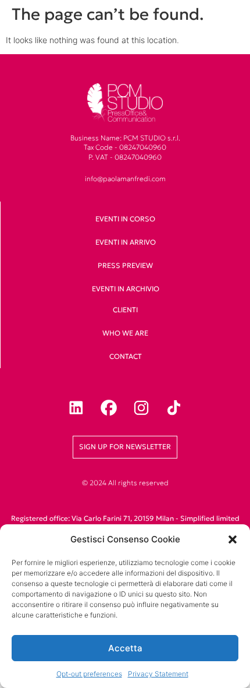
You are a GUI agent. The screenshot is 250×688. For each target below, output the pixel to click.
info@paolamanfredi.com (125, 178)
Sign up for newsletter (125, 446)
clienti (125, 309)
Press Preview (125, 265)
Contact (125, 356)
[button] (232, 539)
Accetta (125, 648)
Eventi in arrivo (125, 242)
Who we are (125, 333)
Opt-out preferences (89, 673)
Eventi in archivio (125, 288)
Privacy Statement (158, 673)
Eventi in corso (125, 218)
